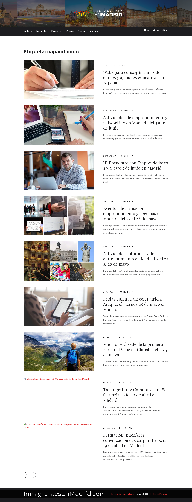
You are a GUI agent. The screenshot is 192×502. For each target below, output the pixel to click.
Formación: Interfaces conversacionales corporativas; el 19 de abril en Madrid (134, 440)
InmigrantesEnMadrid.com (65, 493)
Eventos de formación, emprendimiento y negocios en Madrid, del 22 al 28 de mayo (132, 213)
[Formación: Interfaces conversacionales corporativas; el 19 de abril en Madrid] (59, 442)
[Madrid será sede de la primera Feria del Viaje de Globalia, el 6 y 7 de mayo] (59, 351)
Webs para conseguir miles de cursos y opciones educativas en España (133, 77)
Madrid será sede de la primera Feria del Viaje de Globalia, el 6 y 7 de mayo (135, 349)
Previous (29, 475)
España (81, 31)
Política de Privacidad (159, 494)
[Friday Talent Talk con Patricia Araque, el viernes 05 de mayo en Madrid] (59, 306)
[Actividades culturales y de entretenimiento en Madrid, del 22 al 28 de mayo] (59, 261)
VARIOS (123, 65)
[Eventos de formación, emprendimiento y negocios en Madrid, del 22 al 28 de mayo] (59, 215)
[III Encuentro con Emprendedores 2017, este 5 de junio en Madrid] (59, 170)
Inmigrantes (41, 31)
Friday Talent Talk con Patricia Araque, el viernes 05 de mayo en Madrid (134, 304)
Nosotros (93, 31)
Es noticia (56, 31)
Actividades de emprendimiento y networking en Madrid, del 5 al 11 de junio (135, 122)
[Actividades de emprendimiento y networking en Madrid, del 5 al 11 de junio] (59, 125)
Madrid (27, 31)
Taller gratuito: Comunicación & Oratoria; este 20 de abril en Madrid (134, 395)
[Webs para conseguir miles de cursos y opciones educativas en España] (59, 79)
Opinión (70, 31)
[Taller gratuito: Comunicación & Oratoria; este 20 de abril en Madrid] (59, 397)
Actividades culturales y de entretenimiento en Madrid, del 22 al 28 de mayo (135, 259)
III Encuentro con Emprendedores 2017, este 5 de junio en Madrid (135, 165)
